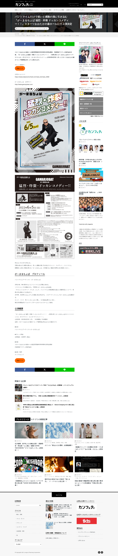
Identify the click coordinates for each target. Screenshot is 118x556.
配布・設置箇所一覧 (86, 104)
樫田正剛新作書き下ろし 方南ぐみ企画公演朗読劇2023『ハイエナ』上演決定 (45, 396)
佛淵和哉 (20, 478)
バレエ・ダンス (20, 518)
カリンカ (48, 442)
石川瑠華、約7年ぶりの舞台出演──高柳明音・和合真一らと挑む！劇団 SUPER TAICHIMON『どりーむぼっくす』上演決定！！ (29, 447)
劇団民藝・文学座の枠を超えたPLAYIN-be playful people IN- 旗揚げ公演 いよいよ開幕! (90, 161)
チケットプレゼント (86, 113)
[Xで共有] (45, 44)
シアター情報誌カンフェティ (31, 10)
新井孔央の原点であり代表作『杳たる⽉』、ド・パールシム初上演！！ (57, 480)
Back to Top (59, 495)
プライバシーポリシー (84, 536)
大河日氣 (25, 478)
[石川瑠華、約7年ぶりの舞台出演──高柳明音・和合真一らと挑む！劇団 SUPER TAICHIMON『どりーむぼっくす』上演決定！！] (49, 507)
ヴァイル (78, 476)
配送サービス (84, 108)
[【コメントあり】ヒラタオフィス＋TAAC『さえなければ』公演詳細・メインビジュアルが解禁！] (18, 387)
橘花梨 (53, 442)
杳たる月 (62, 476)
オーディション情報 (59, 10)
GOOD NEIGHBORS (21, 476)
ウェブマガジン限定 (46, 10)
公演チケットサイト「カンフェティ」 (75, 10)
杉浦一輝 (92, 442)
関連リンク (20, 68)
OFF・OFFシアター (32, 476)
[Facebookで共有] (25, 44)
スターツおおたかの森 (39, 28)
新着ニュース (18, 10)
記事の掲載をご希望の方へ (52, 538)
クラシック (19, 522)
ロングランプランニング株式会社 (86, 532)
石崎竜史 (58, 442)
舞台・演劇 (64, 442)
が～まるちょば (29, 28)
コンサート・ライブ (87, 476)
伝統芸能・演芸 (20, 531)
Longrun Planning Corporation (32, 552)
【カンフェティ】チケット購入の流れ (90, 139)
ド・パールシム (50, 476)
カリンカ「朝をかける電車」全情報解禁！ (59, 445)
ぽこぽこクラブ (80, 442)
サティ (94, 476)
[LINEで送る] (64, 44)
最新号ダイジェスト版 (86, 99)
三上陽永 (87, 442)
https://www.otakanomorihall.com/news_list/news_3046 (32, 77)
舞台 (70, 476)
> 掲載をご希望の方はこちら (96, 116)
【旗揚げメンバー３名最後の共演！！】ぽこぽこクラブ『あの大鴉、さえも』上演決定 (89, 449)
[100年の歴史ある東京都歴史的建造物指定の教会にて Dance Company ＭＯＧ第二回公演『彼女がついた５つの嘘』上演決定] (18, 407)
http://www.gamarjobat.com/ (24, 84)
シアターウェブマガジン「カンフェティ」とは (73, 4)
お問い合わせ (81, 540)
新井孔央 (57, 476)
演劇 (76, 444)
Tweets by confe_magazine (86, 224)
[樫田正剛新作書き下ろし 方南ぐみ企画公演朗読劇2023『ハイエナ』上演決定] (18, 398)
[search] (102, 5)
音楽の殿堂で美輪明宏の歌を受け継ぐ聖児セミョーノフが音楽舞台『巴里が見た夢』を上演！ (89, 483)
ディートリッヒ (83, 478)
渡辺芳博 (98, 442)
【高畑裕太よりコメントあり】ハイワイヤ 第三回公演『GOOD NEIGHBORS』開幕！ (29, 483)
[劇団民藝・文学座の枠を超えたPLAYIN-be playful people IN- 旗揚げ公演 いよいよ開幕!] (49, 516)
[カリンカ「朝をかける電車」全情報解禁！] (49, 525)
